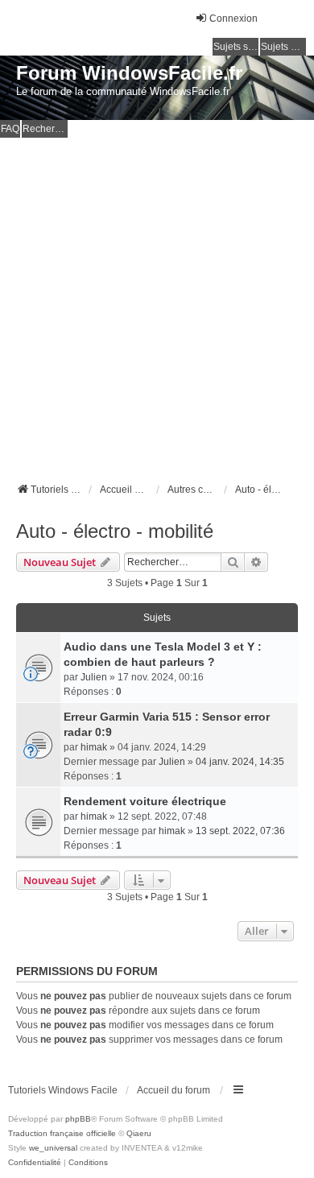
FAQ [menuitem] (10, 128)
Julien (94, 677)
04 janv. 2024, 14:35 (240, 761)
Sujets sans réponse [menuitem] (235, 46)
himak (94, 747)
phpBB (78, 1118)
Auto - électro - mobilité (114, 531)
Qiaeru (138, 1133)
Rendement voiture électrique (145, 801)
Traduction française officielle (62, 1133)
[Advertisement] (157, 303)
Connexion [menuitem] (233, 18)
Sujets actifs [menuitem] (283, 46)
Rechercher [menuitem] (45, 128)
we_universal (53, 1147)
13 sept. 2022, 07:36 (240, 831)
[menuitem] (34, 1162)
